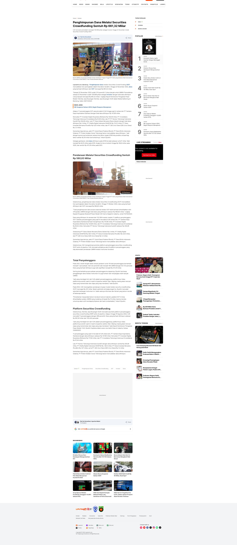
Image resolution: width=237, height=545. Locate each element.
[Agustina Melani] (77, 422)
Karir (150, 516)
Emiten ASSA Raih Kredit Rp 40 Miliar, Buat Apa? (122, 474)
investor (109, 94)
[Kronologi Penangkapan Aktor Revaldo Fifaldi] (139, 361)
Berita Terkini (141, 323)
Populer (139, 36)
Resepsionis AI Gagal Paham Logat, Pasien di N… (152, 369)
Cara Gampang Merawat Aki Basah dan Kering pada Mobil (149, 346)
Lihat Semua (158, 36)
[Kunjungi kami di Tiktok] (160, 527)
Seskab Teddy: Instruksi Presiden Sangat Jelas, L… (152, 315)
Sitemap (122, 516)
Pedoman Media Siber (111, 516)
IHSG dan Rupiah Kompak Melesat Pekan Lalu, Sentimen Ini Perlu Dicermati (102, 494)
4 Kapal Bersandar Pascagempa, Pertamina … (152, 300)
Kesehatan (119, 4)
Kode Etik (100, 516)
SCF (128, 85)
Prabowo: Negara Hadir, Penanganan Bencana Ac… (152, 376)
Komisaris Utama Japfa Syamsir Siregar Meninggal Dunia (152, 59)
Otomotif (135, 4)
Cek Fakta (144, 4)
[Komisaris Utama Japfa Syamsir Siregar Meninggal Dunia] (149, 47)
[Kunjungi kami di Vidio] (141, 527)
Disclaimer (92, 516)
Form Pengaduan (131, 516)
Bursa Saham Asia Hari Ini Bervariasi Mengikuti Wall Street (122, 456)
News (81, 4)
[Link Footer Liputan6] (84, 509)
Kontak (77, 516)
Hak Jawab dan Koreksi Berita (95, 518)
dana (130, 87)
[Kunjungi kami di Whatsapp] (157, 527)
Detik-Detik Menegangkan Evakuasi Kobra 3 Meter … (152, 353)
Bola (102, 4)
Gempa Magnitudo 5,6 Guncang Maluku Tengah (151, 292)
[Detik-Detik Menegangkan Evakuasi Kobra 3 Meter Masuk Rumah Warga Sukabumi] (139, 353)
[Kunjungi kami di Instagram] (154, 527)
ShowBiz (95, 4)
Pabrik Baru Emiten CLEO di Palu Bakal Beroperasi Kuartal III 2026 (81, 475)
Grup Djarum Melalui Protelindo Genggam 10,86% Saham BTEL (82, 494)
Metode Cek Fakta (80, 518)
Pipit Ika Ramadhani (85, 37)
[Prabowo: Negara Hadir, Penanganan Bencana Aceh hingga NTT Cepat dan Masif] (149, 265)
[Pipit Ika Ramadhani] (75, 38)
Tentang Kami (142, 516)
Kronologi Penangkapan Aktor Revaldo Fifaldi (151, 361)
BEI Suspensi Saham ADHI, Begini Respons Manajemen (92, 107)
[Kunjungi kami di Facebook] (147, 527)
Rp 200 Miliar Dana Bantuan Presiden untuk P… (152, 308)
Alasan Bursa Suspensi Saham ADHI (100, 474)
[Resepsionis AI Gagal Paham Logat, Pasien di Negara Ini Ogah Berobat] (139, 369)
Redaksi (84, 516)
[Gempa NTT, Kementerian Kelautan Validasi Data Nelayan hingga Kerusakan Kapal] (139, 284)
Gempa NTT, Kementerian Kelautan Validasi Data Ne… (152, 284)
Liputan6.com (88, 532)
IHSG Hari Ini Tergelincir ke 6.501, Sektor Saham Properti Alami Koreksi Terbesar (123, 494)
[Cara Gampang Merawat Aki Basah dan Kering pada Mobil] (149, 335)
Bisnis (87, 4)
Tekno (127, 4)
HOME (75, 4)
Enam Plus (154, 4)
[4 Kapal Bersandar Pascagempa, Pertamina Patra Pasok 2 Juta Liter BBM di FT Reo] (139, 300)
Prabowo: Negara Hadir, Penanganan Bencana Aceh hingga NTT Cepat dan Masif (148, 277)
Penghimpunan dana (96, 85)
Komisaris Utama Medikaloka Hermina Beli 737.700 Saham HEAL (102, 456)
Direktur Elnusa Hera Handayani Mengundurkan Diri (81, 456)
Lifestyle (109, 4)
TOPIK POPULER (140, 18)
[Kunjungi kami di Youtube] (144, 527)
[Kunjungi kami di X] (150, 527)
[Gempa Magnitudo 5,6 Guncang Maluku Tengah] (139, 292)
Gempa (137, 255)
